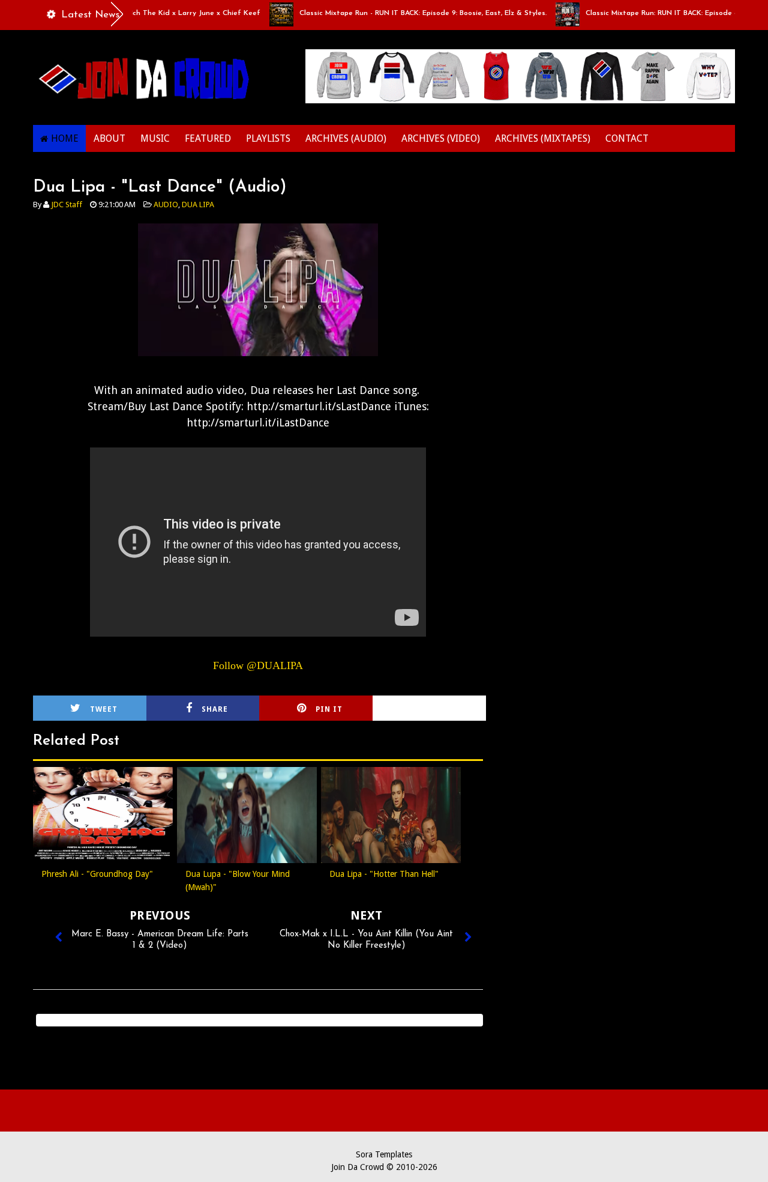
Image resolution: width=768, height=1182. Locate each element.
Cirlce (445, 709)
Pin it (329, 709)
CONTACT (627, 138)
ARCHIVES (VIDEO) (440, 138)
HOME (65, 138)
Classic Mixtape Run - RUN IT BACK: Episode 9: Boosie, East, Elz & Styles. (405, 13)
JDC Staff (66, 204)
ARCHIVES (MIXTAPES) (542, 138)
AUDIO (166, 204)
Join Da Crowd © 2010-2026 (384, 1167)
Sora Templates (384, 1154)
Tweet (104, 709)
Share (215, 709)
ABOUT (109, 138)
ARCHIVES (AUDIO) (345, 138)
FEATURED (208, 138)
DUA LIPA (198, 204)
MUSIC (155, 138)
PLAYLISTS (268, 138)
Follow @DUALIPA (258, 665)
